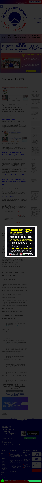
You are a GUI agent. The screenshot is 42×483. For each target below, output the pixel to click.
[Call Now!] (2, 480)
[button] (34, 481)
